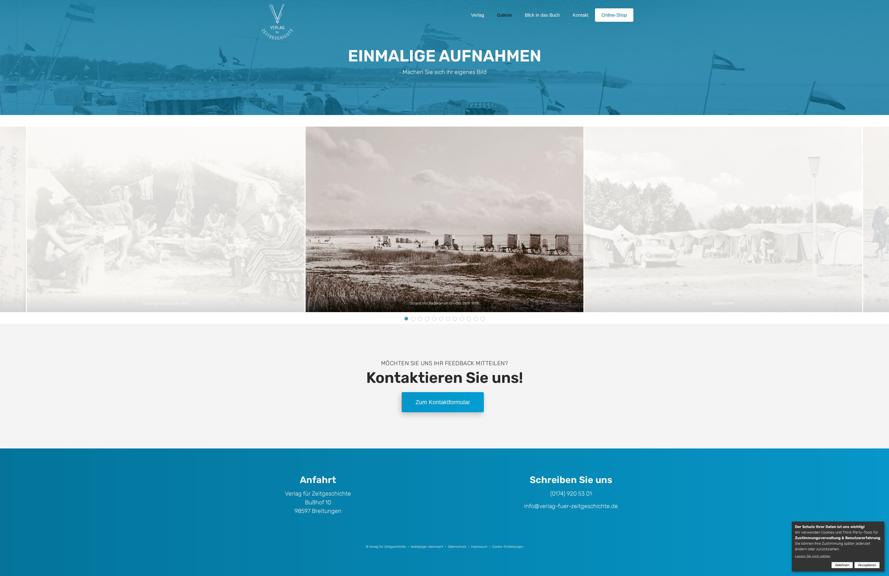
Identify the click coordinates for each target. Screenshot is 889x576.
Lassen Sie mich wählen (812, 556)
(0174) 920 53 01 (571, 493)
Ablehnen (842, 565)
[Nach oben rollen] (878, 565)
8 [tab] (455, 315)
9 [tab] (462, 315)
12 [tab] (482, 315)
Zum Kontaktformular (443, 402)
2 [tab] (413, 315)
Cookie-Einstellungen (507, 546)
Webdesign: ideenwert (427, 546)
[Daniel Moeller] (277, 15)
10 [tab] (468, 315)
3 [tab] (420, 315)
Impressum (479, 546)
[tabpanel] (444, 219)
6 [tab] (441, 315)
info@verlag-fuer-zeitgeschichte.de (571, 506)
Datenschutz (457, 546)
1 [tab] (406, 315)
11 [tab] (475, 315)
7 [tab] (448, 315)
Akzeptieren (867, 565)
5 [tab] (434, 315)
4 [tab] (427, 315)
